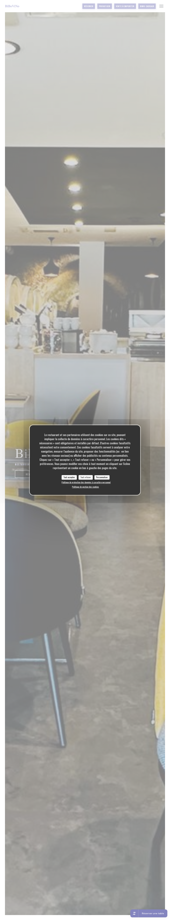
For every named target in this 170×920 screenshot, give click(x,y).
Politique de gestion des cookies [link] (85, 486)
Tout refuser (85, 477)
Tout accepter (69, 477)
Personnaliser (102, 477)
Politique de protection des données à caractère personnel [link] (86, 482)
